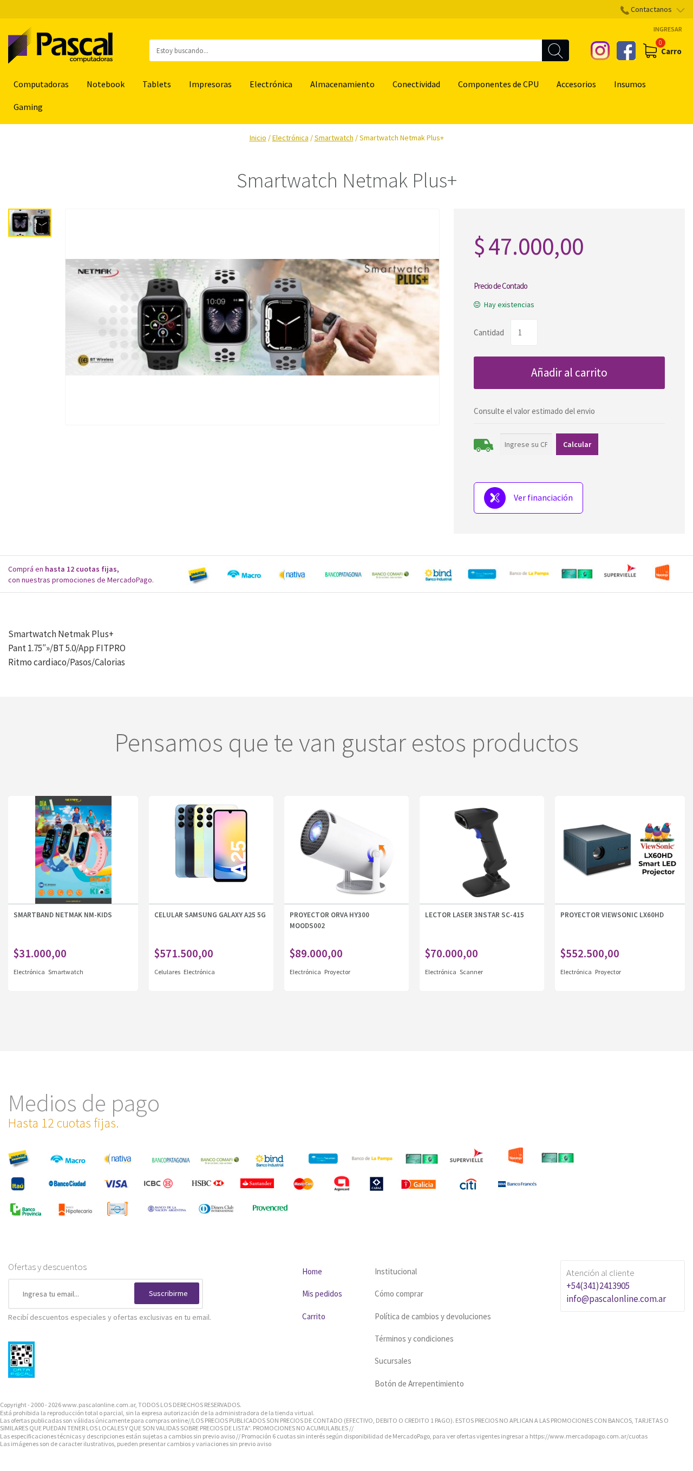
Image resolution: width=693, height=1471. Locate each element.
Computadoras (41, 84)
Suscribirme (168, 1293)
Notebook (106, 84)
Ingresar (667, 29)
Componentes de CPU (498, 84)
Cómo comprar (399, 1293)
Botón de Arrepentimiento (419, 1383)
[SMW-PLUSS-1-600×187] (29, 223)
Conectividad (416, 84)
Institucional (396, 1271)
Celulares (167, 972)
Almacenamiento (342, 84)
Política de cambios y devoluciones (433, 1316)
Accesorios (576, 84)
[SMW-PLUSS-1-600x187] (252, 317)
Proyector (337, 972)
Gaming (28, 106)
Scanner (471, 972)
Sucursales (393, 1361)
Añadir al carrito (569, 372)
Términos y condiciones (414, 1338)
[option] (433, 574)
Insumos (630, 84)
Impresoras (210, 84)
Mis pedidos (322, 1293)
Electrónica (271, 84)
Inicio (258, 137)
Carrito (313, 1316)
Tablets (156, 84)
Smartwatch (334, 137)
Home (312, 1271)
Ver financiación (543, 497)
